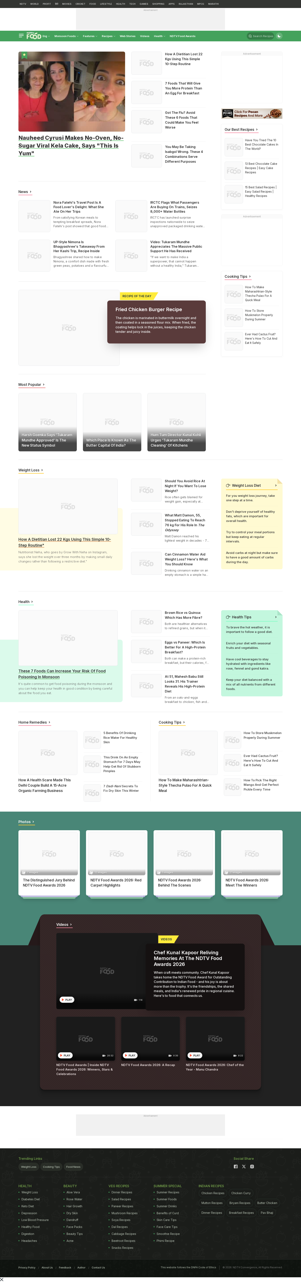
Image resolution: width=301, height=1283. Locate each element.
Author (81, 1267)
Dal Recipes (120, 1227)
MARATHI (213, 3)
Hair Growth (74, 1206)
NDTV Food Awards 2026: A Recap (148, 1065)
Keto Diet (28, 1206)
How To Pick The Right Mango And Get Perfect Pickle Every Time (261, 784)
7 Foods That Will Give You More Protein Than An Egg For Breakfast (183, 88)
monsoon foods (65, 36)
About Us (47, 1267)
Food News (59, 231)
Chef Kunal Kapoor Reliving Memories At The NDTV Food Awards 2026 (188, 958)
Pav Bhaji (267, 1212)
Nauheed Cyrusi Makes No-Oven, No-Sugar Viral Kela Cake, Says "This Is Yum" (71, 145)
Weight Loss (28, 1166)
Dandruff (72, 1220)
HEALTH (120, 3)
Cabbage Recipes (124, 1234)
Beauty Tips (75, 1234)
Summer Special (168, 1186)
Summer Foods (167, 1199)
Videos (144, 36)
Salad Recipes (121, 1199)
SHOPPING (158, 3)
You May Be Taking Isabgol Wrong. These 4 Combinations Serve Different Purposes (184, 154)
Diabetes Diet (31, 1199)
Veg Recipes (119, 1186)
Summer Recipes (168, 1192)
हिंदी (56, 3)
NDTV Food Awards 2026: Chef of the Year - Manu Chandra (215, 1067)
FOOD (92, 3)
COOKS (27, 891)
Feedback (65, 1267)
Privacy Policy (26, 1267)
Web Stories (128, 36)
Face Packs (74, 1227)
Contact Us (98, 1267)
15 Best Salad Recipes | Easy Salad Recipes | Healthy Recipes (261, 191)
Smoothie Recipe (168, 1234)
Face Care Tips (167, 1227)
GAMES (144, 3)
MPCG (200, 3)
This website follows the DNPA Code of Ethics (188, 1267)
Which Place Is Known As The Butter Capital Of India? (111, 443)
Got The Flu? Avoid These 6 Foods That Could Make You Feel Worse (181, 120)
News (25, 429)
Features (89, 36)
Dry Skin (72, 1213)
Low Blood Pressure (35, 1220)
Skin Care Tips (167, 1220)
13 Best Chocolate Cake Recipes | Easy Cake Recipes (261, 168)
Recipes (107, 36)
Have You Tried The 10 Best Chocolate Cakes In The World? (261, 144)
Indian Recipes (211, 1186)
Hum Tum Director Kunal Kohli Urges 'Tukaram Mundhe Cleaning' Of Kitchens (176, 440)
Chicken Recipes (212, 1193)
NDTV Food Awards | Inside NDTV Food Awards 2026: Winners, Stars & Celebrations (84, 1069)
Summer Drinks (167, 1206)
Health (158, 36)
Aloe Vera (73, 1192)
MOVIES (66, 3)
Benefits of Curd (168, 1213)
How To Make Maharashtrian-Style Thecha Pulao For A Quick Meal (258, 293)
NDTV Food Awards (183, 36)
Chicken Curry (241, 1193)
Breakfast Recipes (241, 1212)
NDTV (23, 3)
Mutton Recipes (212, 1203)
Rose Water (74, 1199)
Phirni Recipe (165, 1240)
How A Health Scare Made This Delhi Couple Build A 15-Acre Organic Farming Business (44, 785)
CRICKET (80, 3)
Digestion (28, 1234)
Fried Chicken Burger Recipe (148, 309)
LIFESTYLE (106, 3)
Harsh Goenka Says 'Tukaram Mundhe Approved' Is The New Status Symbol (47, 440)
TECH (132, 3)
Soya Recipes (121, 1220)
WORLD (34, 3)
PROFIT (47, 3)
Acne (70, 1240)
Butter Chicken (267, 1203)
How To (163, 796)
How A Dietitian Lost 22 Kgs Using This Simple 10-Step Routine (184, 59)
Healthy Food (31, 1227)
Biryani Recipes (240, 1203)
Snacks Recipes (122, 1247)
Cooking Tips (51, 1166)
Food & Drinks (26, 160)
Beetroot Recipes (123, 1240)
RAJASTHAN (186, 3)
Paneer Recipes (122, 1206)
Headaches (29, 1240)
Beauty (22, 796)
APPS (172, 3)
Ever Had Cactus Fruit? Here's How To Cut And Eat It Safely (261, 338)
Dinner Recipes (122, 1192)
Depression (29, 1213)
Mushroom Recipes (125, 1213)
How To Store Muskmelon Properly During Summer (259, 315)
